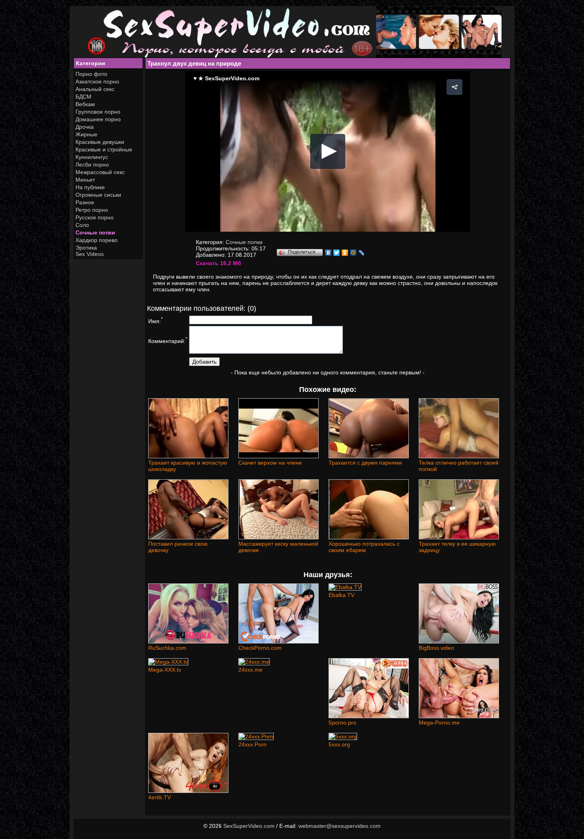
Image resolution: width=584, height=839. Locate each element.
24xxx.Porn (252, 744)
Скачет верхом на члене (270, 462)
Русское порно (94, 217)
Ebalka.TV (341, 595)
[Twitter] (337, 253)
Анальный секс (94, 89)
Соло (82, 225)
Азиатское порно (97, 81)
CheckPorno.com (260, 648)
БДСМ (83, 96)
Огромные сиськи (98, 195)
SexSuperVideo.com (249, 826)
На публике (90, 187)
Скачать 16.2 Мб (218, 263)
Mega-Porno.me (439, 722)
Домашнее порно (98, 119)
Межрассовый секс (100, 172)
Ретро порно (91, 210)
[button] (454, 87)
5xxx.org (339, 744)
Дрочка (84, 127)
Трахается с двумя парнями (365, 462)
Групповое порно (97, 112)
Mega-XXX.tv (164, 670)
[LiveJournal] (362, 253)
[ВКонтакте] (328, 253)
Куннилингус (91, 157)
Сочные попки (95, 232)
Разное (84, 202)
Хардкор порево (96, 240)
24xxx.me (250, 670)
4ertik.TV (159, 797)
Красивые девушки (99, 142)
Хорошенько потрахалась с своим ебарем (364, 547)
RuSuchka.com (167, 648)
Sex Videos (89, 254)
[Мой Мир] (353, 253)
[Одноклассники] (345, 253)
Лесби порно (92, 164)
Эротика (86, 247)
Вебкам (85, 104)
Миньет (85, 179)
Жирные (86, 134)
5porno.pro (342, 722)
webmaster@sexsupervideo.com (339, 826)
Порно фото (91, 74)
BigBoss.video (436, 648)
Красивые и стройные (103, 149)
